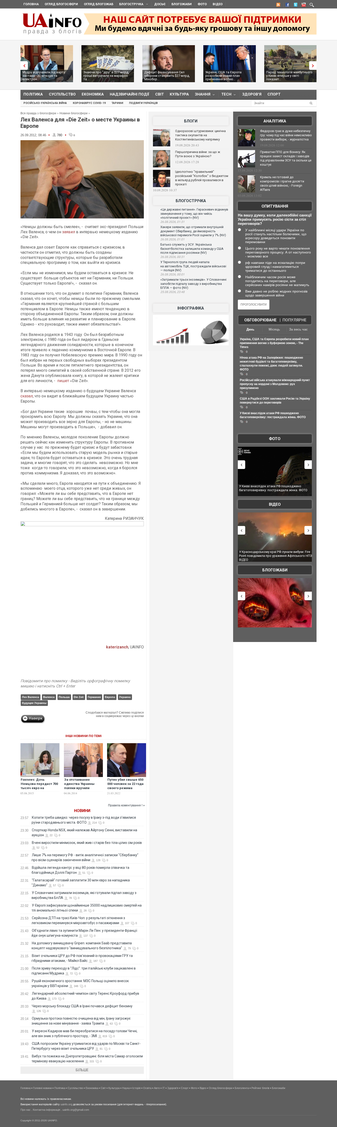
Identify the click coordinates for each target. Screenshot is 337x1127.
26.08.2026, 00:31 (172, 257)
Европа (110, 697)
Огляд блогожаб (98, 4)
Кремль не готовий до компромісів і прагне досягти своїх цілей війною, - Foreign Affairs (282, 183)
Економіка (93, 94)
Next (314, 65)
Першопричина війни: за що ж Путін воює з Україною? (197, 154)
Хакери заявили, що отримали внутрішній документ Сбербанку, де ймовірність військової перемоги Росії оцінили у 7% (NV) (193, 231)
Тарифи (117, 103)
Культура (179, 94)
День (250, 329)
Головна (31, 4)
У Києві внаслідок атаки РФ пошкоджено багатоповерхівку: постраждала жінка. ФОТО (273, 488)
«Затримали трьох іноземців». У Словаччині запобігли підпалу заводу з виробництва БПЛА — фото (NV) (193, 284)
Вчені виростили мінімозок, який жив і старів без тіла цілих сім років (87, 843)
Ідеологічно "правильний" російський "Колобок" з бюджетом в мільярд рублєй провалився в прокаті (201, 178)
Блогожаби (181, 4)
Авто (157, 1088)
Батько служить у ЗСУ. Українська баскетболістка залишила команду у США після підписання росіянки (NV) (192, 248)
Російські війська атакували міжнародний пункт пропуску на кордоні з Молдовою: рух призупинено (275, 384)
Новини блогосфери (73, 113)
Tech (224, 95)
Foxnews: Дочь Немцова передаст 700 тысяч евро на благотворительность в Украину (39, 788)
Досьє (160, 4)
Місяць (274, 329)
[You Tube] (303, 5)
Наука (126, 1088)
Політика (33, 94)
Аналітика (274, 121)
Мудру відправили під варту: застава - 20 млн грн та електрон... (44, 75)
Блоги (190, 121)
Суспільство (62, 94)
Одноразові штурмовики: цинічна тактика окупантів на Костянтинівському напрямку (200, 135)
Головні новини (42, 1088)
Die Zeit (79, 697)
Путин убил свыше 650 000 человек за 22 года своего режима (125, 784)
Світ (159, 94)
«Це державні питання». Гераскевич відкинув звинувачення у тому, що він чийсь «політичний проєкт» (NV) (194, 213)
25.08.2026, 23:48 (172, 292)
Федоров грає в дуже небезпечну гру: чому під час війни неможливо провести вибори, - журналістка (286, 135)
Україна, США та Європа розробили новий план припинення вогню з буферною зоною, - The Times (274, 343)
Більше (82, 1070)
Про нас (25, 1109)
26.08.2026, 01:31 (172, 222)
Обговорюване (260, 320)
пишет (63, 380)
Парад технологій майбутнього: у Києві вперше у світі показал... (289, 75)
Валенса (49, 697)
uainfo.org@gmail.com (75, 1109)
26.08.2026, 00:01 (172, 274)
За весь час (298, 329)
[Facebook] (286, 5)
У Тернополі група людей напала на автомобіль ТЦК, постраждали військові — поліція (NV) (193, 266)
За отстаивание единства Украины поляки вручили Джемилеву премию (80, 786)
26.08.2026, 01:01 (172, 239)
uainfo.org (66, 1104)
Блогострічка (129, 4)
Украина (125, 697)
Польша (64, 697)
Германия (94, 697)
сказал (26, 396)
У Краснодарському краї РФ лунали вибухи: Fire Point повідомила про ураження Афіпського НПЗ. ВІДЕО (276, 555)
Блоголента (242, 1088)
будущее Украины (34, 702)
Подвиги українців (143, 103)
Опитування (275, 206)
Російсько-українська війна (45, 103)
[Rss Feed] (278, 5)
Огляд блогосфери (61, 4)
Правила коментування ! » (126, 805)
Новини (82, 810)
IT (163, 1088)
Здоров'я (252, 94)
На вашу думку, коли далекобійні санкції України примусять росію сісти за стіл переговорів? (275, 219)
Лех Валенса (30, 697)
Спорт (274, 94)
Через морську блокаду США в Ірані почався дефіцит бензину (82, 1006)
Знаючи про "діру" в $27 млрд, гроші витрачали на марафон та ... (106, 75)
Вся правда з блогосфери (38, 113)
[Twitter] (294, 5)
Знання (201, 95)
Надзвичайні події (129, 94)
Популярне (294, 320)
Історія (136, 1088)
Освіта (147, 1088)
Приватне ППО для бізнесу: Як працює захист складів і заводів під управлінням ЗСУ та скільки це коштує (285, 158)
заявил (68, 232)
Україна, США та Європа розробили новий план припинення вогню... (223, 75)
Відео (218, 4)
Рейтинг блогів (260, 1088)
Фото (202, 4)
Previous (23, 65)
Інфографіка (190, 308)
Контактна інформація (46, 1109)
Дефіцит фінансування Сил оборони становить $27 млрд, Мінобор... (167, 75)
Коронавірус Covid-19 (89, 103)
